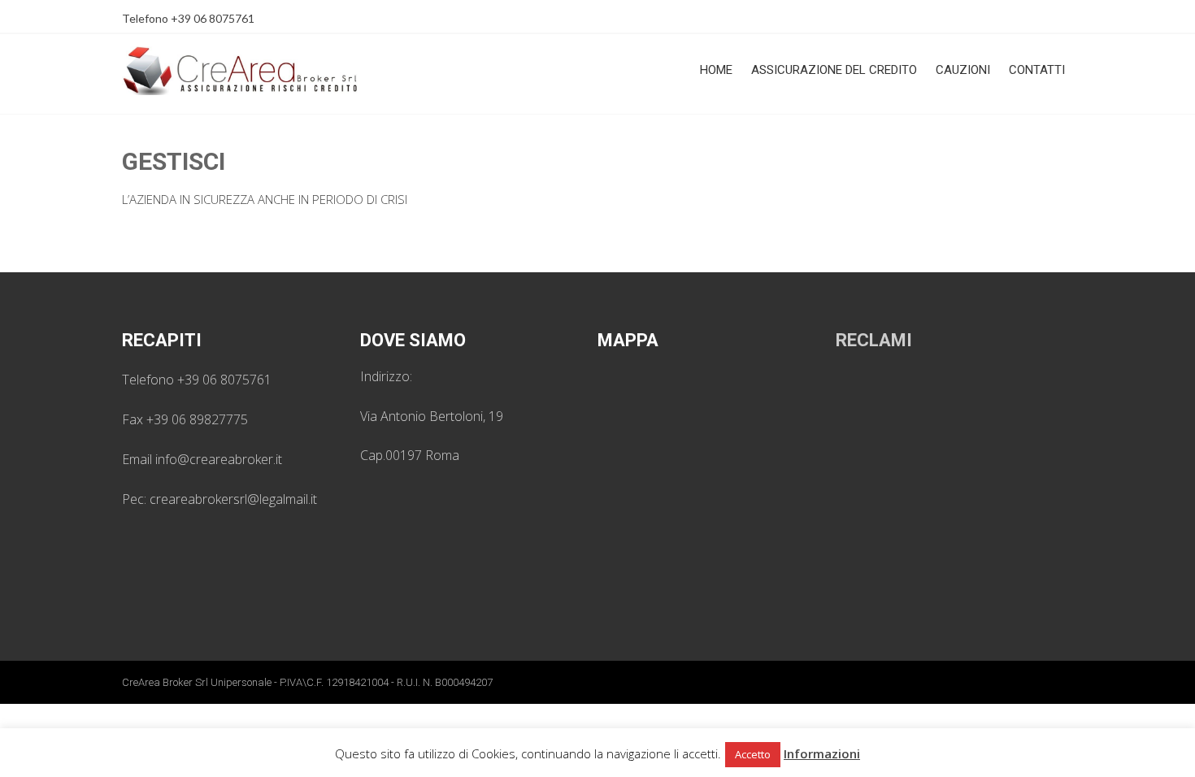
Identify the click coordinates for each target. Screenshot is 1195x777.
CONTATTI (1037, 70)
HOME (716, 70)
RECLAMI (874, 340)
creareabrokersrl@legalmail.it (233, 499)
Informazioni (822, 753)
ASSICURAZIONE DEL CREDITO (834, 70)
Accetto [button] (753, 754)
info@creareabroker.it (218, 459)
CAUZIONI (963, 70)
